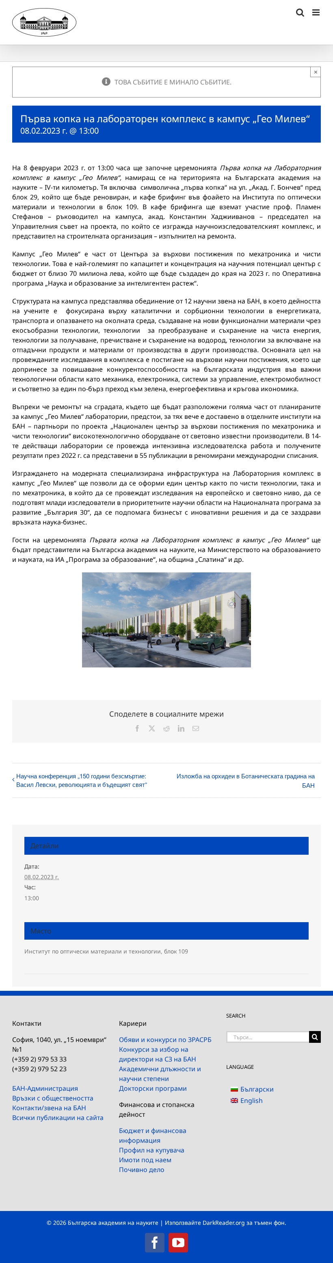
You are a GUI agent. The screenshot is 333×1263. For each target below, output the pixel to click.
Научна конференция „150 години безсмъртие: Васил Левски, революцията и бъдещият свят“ (81, 780)
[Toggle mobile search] (300, 12)
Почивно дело (141, 1169)
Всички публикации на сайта (58, 1117)
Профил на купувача (151, 1150)
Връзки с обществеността (52, 1098)
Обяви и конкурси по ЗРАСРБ (165, 1039)
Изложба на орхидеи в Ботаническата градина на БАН (246, 780)
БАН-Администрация (45, 1088)
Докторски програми (153, 1088)
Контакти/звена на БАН (49, 1107)
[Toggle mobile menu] (316, 12)
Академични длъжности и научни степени (160, 1073)
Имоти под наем (145, 1159)
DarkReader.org (224, 1222)
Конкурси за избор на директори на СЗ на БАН (157, 1054)
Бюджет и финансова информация (152, 1135)
